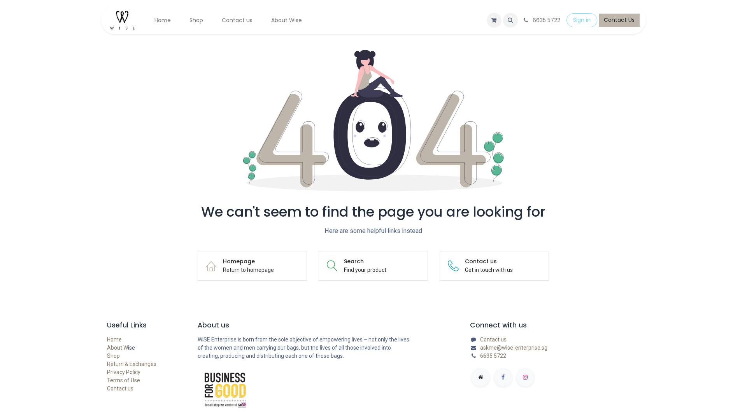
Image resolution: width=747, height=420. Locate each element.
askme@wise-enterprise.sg (513, 348)
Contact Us (619, 20)
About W (117, 348)
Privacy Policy (123, 372)
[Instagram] (525, 377)
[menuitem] (162, 20)
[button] (510, 20)
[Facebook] (503, 377)
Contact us (120, 388)
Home (114, 339)
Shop (113, 356)
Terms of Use (123, 380)
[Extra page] (480, 377)
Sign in (582, 20)
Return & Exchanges (131, 364)
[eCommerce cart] (494, 20)
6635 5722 (493, 356)
